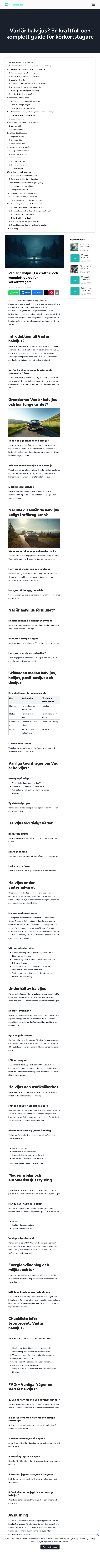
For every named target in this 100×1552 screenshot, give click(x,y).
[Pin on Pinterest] (51, 292)
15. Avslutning (12, 229)
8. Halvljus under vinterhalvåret (19, 147)
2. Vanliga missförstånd (18, 190)
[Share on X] (46, 292)
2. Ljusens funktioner (17, 119)
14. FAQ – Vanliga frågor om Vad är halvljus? (24, 204)
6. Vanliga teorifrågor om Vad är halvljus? (23, 122)
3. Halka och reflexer (17, 144)
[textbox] (34, 921)
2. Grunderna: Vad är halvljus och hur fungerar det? (27, 69)
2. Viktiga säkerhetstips (18, 154)
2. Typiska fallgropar (17, 129)
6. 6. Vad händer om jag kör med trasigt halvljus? (28, 225)
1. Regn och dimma (16, 137)
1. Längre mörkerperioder (19, 151)
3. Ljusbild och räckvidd (18, 80)
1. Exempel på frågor (17, 126)
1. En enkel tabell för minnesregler (22, 115)
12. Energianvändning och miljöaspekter (23, 193)
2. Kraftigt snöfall (16, 140)
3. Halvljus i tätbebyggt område (21, 94)
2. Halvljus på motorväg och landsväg (24, 91)
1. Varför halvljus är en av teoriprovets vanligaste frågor (30, 66)
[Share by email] (57, 292)
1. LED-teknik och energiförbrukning (23, 197)
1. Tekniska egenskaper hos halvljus (22, 73)
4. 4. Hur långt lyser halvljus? (20, 218)
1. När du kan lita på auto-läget (21, 186)
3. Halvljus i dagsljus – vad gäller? (22, 108)
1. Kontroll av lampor (17, 161)
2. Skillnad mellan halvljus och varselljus (24, 76)
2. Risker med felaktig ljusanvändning (23, 179)
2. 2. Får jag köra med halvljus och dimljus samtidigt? (30, 211)
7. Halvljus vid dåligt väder (17, 133)
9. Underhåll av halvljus (16, 158)
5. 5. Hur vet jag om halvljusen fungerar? (24, 222)
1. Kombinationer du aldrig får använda (24, 101)
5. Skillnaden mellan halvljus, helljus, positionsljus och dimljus (31, 112)
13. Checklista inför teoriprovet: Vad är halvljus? (25, 200)
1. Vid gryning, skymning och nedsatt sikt (25, 87)
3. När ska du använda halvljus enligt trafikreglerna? (27, 83)
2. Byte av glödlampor (17, 165)
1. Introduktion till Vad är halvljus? (20, 62)
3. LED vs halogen (16, 168)
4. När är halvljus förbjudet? (18, 98)
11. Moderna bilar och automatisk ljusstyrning (25, 183)
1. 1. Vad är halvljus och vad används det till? (26, 207)
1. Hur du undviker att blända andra (23, 176)
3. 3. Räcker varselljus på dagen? (21, 214)
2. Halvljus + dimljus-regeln (19, 105)
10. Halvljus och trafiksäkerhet (19, 172)
